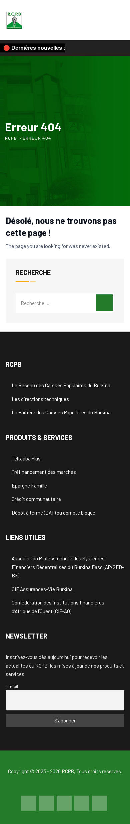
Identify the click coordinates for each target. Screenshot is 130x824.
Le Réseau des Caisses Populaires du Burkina (61, 385)
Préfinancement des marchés (44, 472)
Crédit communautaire (36, 499)
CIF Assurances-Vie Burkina (42, 589)
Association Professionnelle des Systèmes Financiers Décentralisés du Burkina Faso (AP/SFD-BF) (68, 566)
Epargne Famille (29, 486)
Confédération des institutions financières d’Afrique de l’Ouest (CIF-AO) (58, 606)
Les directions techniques (40, 399)
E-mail (12, 686)
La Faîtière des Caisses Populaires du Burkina (61, 412)
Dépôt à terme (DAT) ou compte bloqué (53, 513)
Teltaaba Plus (26, 458)
